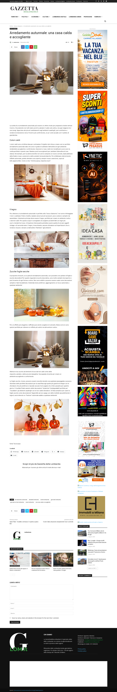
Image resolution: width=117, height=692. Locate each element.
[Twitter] (101, 1)
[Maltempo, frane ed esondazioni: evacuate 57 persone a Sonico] (82, 552)
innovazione (17, 690)
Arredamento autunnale (21, 499)
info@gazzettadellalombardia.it (94, 640)
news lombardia (30, 502)
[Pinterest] (31, 47)
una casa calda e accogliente (43, 502)
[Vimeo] (104, 1)
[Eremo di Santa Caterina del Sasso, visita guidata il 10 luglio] (63, 560)
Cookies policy (82, 651)
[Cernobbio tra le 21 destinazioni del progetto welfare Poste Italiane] (82, 561)
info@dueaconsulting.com (91, 642)
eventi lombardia (44, 499)
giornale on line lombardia (17, 502)
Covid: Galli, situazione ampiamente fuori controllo (58, 522)
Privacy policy (82, 649)
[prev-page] (11, 575)
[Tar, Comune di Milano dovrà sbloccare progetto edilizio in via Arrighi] (82, 533)
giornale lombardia (56, 499)
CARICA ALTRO (92, 568)
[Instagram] (99, 1)
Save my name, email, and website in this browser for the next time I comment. (35, 618)
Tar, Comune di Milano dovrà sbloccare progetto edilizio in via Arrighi (97, 532)
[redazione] (11, 42)
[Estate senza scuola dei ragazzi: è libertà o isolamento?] (20, 560)
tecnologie (32, 690)
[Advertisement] (72, 9)
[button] (105, 21)
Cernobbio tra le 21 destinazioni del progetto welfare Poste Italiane (97, 560)
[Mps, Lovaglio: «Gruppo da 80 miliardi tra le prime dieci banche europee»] (82, 543)
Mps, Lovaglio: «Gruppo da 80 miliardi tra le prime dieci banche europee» (97, 542)
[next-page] (14, 575)
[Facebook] (96, 1)
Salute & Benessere (14, 565)
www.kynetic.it (39, 690)
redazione (16, 42)
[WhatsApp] (35, 47)
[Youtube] (106, 1)
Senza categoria (18, 26)
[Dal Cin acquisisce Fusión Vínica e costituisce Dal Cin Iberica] (42, 560)
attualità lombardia (34, 499)
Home (11, 26)
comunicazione (25, 690)
